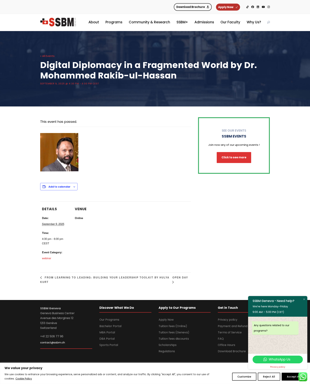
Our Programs (109, 320)
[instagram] (268, 7)
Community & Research (149, 22)
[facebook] (252, 7)
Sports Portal (108, 345)
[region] (155, 373)
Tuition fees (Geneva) (174, 332)
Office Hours (226, 345)
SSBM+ (182, 22)
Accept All (293, 376)
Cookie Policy (23, 378)
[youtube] (263, 7)
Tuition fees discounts (174, 339)
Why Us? (254, 22)
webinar (46, 258)
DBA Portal (107, 339)
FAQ (221, 339)
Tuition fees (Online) (173, 326)
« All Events (47, 56)
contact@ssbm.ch (52, 342)
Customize (244, 376)
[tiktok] (247, 7)
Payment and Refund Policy (237, 326)
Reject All (269, 376)
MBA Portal (107, 332)
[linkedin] (258, 7)
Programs (113, 22)
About (93, 22)
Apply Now (166, 320)
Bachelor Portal (110, 326)
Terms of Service (230, 332)
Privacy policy (227, 320)
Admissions (204, 22)
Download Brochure (232, 351)
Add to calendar (59, 186)
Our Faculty (230, 22)
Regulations (167, 351)
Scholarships (168, 345)
